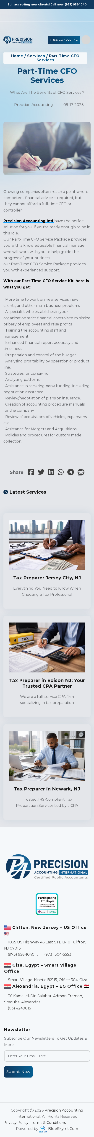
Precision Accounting (33, 105)
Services (36, 56)
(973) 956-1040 (76, 4)
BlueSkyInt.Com (63, 1129)
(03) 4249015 (19, 1008)
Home (17, 56)
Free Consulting (64, 39)
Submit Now (18, 1072)
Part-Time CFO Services (58, 58)
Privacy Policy (16, 1122)
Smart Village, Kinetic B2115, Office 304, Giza (47, 980)
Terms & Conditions (48, 1122)
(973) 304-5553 (57, 954)
